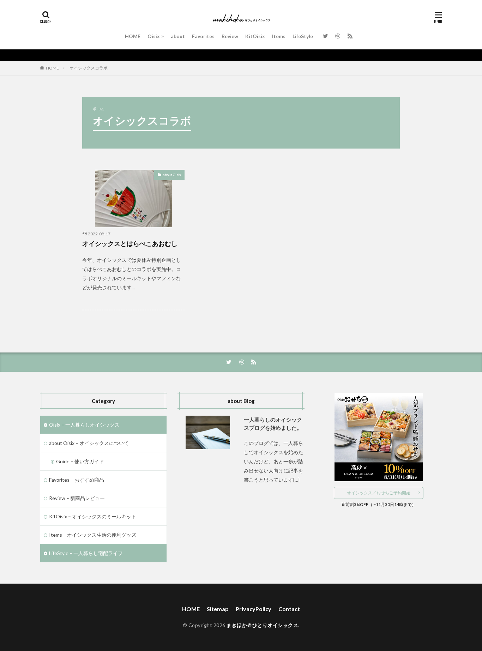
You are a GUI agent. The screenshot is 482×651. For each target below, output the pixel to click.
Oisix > (155, 36)
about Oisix (172, 175)
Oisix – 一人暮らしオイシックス (84, 425)
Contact (289, 608)
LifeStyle (303, 36)
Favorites (203, 36)
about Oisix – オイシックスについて (89, 443)
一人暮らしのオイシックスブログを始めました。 (273, 423)
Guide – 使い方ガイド (80, 461)
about (178, 36)
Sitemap (218, 608)
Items (278, 36)
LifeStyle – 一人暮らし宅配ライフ (86, 553)
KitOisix (255, 36)
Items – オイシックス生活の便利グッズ (92, 535)
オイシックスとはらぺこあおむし (129, 243)
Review (230, 36)
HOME (132, 36)
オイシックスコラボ (89, 68)
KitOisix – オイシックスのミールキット (92, 516)
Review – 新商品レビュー (77, 498)
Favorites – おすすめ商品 (76, 480)
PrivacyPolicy (253, 608)
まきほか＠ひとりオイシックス (262, 625)
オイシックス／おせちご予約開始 (378, 492)
